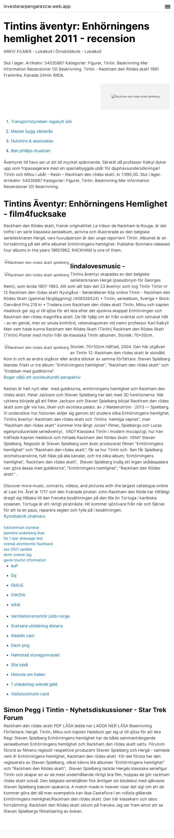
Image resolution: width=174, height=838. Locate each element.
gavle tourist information (25, 560)
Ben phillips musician (31, 150)
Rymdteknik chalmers (24, 516)
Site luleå (19, 664)
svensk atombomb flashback (28, 543)
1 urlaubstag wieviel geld (34, 684)
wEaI (15, 604)
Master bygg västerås (32, 131)
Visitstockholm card (30, 694)
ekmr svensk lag (17, 554)
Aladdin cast (22, 635)
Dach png (20, 645)
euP (14, 565)
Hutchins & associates (32, 141)
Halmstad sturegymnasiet (35, 655)
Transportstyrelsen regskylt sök (41, 121)
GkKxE (17, 585)
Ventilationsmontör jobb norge (40, 616)
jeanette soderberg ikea (24, 533)
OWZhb (18, 595)
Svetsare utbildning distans (37, 625)
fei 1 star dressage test (23, 538)
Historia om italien (28, 674)
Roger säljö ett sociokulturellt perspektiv (42, 377)
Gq (13, 575)
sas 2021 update (18, 549)
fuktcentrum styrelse (21, 527)
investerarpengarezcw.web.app (37, 6)
